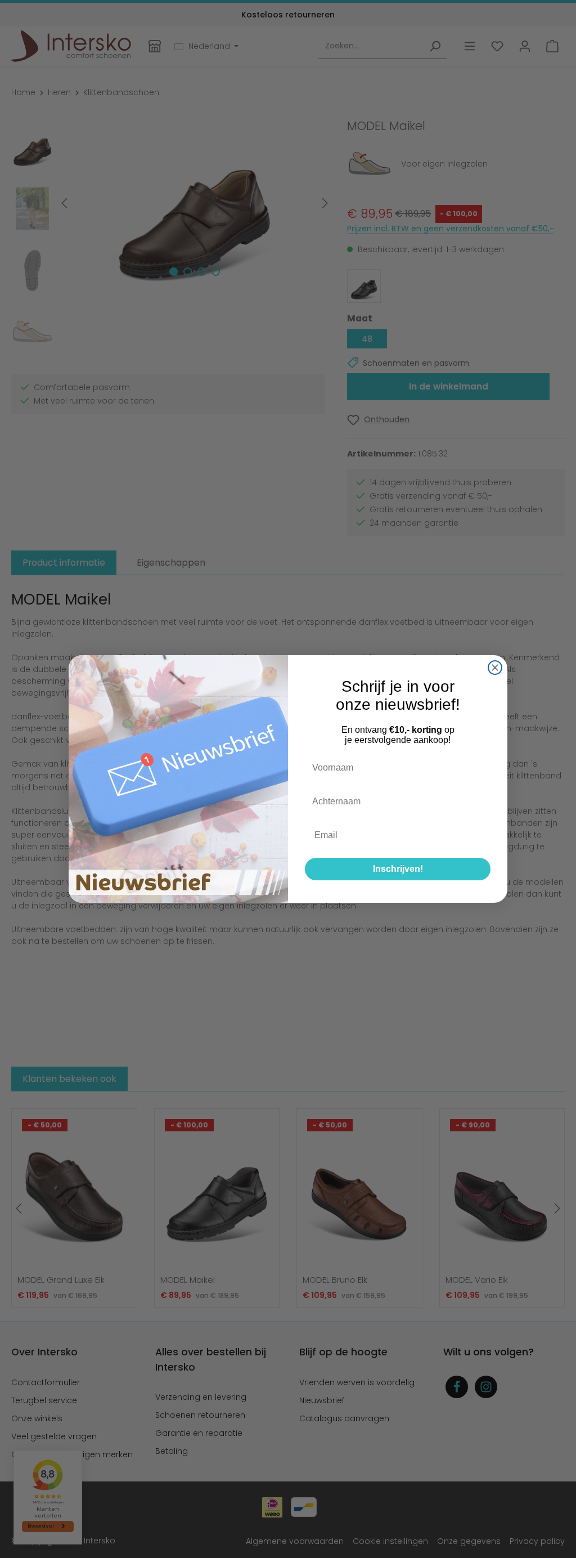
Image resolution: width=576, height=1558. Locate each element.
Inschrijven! (398, 869)
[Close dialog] (495, 667)
